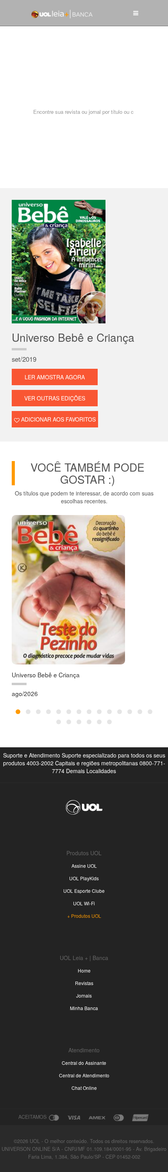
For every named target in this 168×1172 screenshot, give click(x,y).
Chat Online (84, 1087)
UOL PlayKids (84, 878)
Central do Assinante (84, 1062)
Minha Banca (84, 1008)
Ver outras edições (54, 398)
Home (84, 970)
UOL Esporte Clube (84, 890)
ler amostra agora (55, 377)
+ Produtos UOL (84, 915)
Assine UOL (84, 865)
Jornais (84, 995)
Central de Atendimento (84, 1075)
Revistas (84, 983)
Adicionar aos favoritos (58, 419)
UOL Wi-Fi (84, 903)
